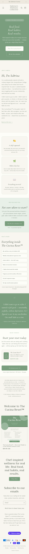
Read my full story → (7, 122)
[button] (3, 8)
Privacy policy (13, 548)
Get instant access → (14, 368)
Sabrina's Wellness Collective (13, 545)
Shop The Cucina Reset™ (14, 48)
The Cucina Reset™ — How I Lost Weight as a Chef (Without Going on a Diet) (14, 445)
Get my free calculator (14, 54)
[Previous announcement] (3, 2)
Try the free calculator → (14, 223)
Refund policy (21, 548)
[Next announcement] (26, 2)
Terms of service (15, 550)
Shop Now (14, 479)
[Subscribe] (24, 503)
